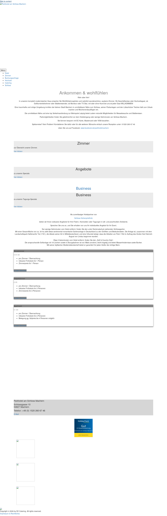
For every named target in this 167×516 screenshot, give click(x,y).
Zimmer (8, 75)
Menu (3, 70)
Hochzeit (8, 80)
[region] (83, 37)
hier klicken (18, 151)
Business (83, 188)
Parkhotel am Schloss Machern (84, 431)
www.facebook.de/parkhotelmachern (95, 128)
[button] (83, 63)
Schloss (8, 85)
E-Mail (16, 414)
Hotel (7, 73)
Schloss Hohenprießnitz (83, 218)
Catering (8, 83)
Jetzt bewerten (83, 435)
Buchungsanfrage (12, 78)
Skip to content (5, 1)
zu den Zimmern (20, 270)
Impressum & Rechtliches (10, 513)
